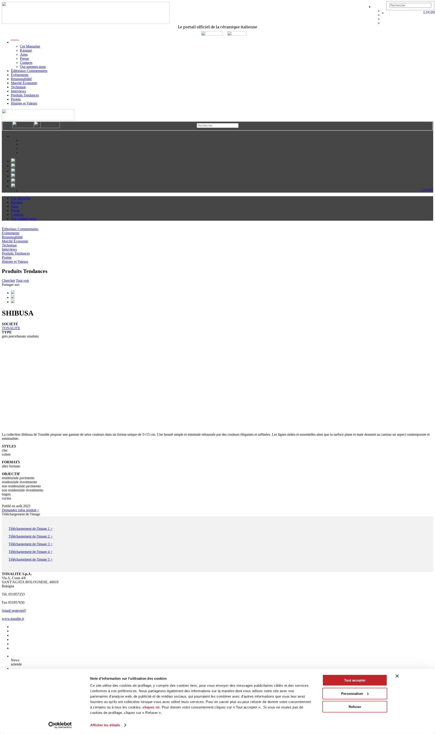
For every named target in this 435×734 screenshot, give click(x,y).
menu (15, 42)
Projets (16, 99)
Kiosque (26, 50)
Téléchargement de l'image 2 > (31, 536)
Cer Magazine (30, 46)
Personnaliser (352, 693)
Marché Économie (24, 83)
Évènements (19, 75)
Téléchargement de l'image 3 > (31, 544)
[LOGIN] (388, 13)
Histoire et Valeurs (24, 103)
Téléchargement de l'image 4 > (31, 552)
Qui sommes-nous (33, 67)
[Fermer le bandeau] (397, 676)
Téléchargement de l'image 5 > (31, 559)
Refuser (355, 707)
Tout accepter (355, 680)
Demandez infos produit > (20, 510)
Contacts (26, 63)
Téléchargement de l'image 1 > (31, 529)
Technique (18, 87)
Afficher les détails (105, 725)
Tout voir (22, 280)
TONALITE (11, 328)
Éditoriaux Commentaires (29, 71)
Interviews (18, 91)
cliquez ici (151, 707)
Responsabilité (21, 79)
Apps (24, 54)
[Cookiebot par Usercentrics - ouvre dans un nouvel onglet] (60, 725)
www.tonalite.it (13, 619)
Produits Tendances (25, 95)
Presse (24, 58)
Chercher (8, 280)
